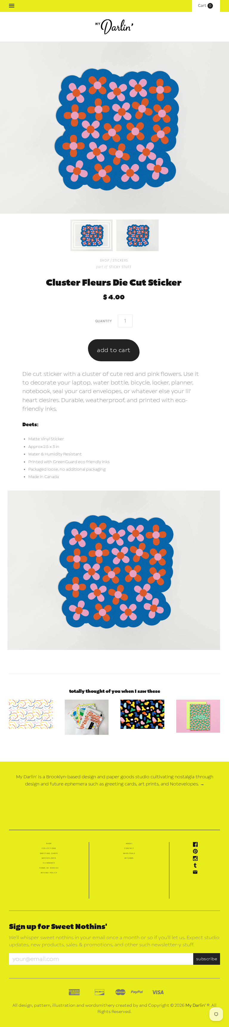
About (129, 843)
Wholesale (129, 853)
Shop (49, 843)
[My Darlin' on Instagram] (197, 859)
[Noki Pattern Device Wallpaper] (142, 714)
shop (104, 260)
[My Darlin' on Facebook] (197, 845)
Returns (129, 858)
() (206, 5)
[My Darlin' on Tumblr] (197, 866)
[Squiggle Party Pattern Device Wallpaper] (31, 714)
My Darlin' (195, 1005)
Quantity (103, 320)
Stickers (120, 260)
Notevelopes (49, 858)
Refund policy (49, 873)
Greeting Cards (49, 853)
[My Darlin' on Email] (197, 873)
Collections (49, 848)
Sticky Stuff (120, 266)
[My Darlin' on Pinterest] (197, 852)
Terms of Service (49, 868)
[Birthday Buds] (198, 716)
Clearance (49, 863)
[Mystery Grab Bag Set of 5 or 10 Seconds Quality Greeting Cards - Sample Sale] (86, 717)
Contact (129, 848)
